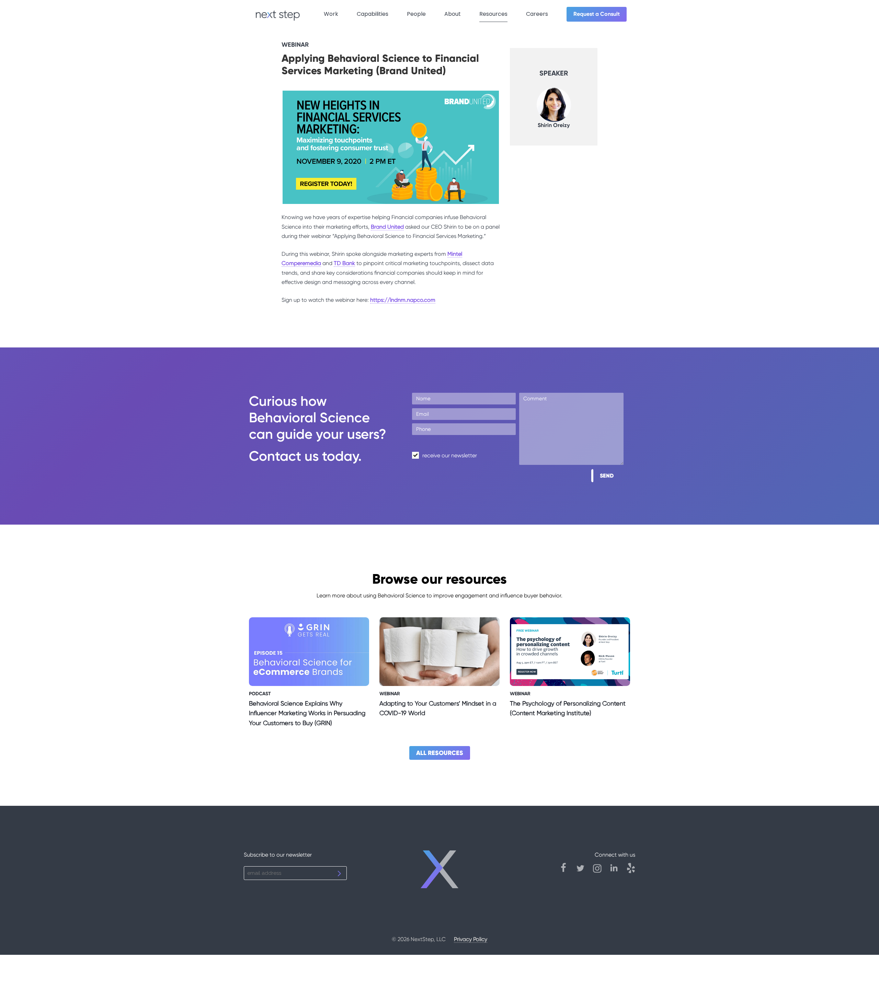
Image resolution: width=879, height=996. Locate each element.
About (452, 14)
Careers (537, 14)
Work (331, 14)
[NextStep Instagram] (600, 871)
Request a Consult (596, 14)
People (416, 14)
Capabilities (372, 14)
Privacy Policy (470, 939)
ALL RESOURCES (439, 753)
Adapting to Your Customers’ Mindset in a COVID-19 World (437, 708)
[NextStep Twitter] (584, 871)
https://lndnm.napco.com (402, 300)
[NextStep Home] (440, 872)
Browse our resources (439, 579)
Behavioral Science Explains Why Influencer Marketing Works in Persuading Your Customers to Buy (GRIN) (307, 713)
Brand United (387, 227)
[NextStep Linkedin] (617, 871)
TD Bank (344, 263)
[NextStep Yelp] (631, 871)
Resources (493, 14)
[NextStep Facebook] (567, 871)
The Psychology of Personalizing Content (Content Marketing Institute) (568, 708)
